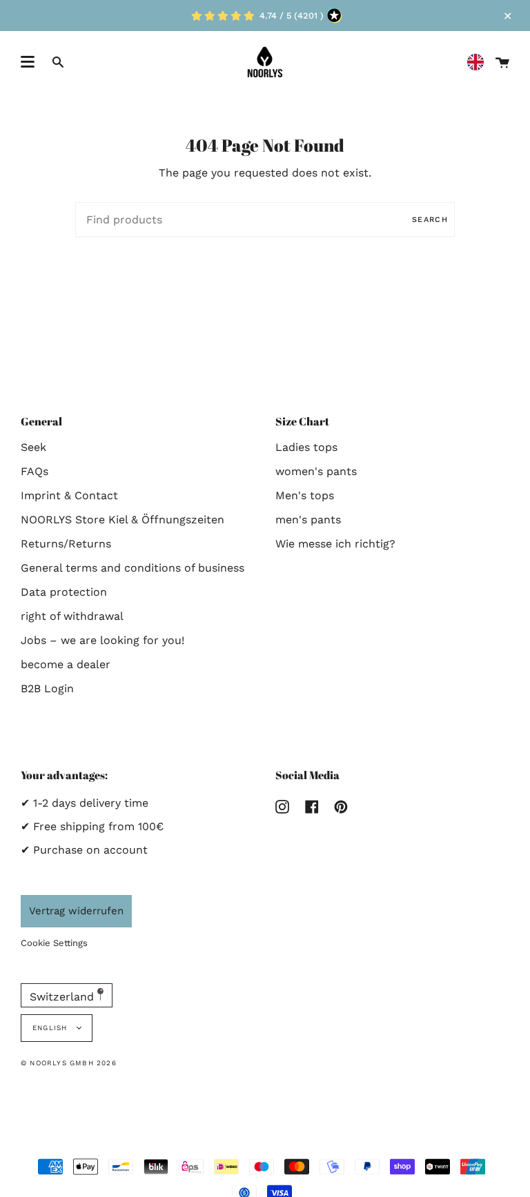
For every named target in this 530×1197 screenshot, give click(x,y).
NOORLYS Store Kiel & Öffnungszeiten (122, 519)
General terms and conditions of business (132, 567)
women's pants (316, 471)
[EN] (478, 62)
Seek (33, 447)
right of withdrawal (72, 616)
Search (430, 219)
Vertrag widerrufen (76, 911)
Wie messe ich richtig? (335, 543)
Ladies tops (306, 447)
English (51, 1028)
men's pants (308, 519)
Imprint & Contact (69, 495)
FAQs (34, 471)
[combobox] (478, 62)
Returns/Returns (66, 543)
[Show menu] (27, 62)
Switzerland (63, 996)
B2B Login (47, 688)
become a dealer (65, 664)
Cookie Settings (54, 942)
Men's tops (304, 495)
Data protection (64, 591)
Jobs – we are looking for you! (102, 640)
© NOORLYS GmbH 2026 (69, 1063)
